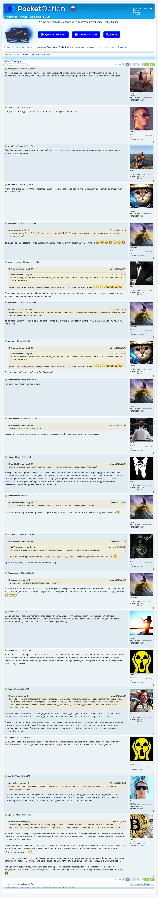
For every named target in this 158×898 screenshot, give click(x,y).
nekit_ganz (15, 822)
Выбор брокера (12, 61)
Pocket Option (9, 887)
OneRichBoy (16, 464)
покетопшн (10, 663)
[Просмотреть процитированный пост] (28, 230)
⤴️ (22, 54)
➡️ (46, 54)
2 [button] (130, 65)
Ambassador (16, 269)
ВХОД (113, 34)
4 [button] (135, 65)
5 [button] (138, 65)
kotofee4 (14, 230)
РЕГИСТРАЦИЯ (87, 34)
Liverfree (14, 783)
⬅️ (35, 54)
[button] (123, 64)
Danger (14, 696)
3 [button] (132, 65)
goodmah (15, 580)
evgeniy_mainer (17, 309)
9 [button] (142, 65)
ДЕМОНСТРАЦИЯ (55, 34)
